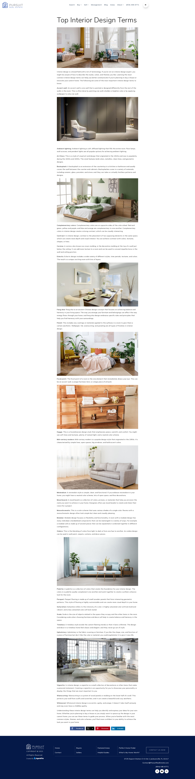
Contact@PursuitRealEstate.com (155, 763)
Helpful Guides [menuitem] (103, 752)
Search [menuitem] (72, 5)
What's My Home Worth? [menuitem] (129, 752)
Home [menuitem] (57, 748)
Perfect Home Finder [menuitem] (127, 748)
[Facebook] (157, 771)
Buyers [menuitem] (79, 748)
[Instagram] (166, 771)
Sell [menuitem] (86, 5)
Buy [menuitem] (79, 5)
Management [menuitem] (96, 5)
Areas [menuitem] (112, 5)
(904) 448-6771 (162, 767)
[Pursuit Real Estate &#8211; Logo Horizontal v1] (13, 5)
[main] (97, 368)
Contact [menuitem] (58, 752)
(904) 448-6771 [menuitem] (132, 5)
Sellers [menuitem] (79, 752)
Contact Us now (157, 750)
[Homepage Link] (35, 746)
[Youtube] (161, 771)
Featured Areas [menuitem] (104, 748)
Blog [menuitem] (106, 5)
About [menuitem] (120, 5)
